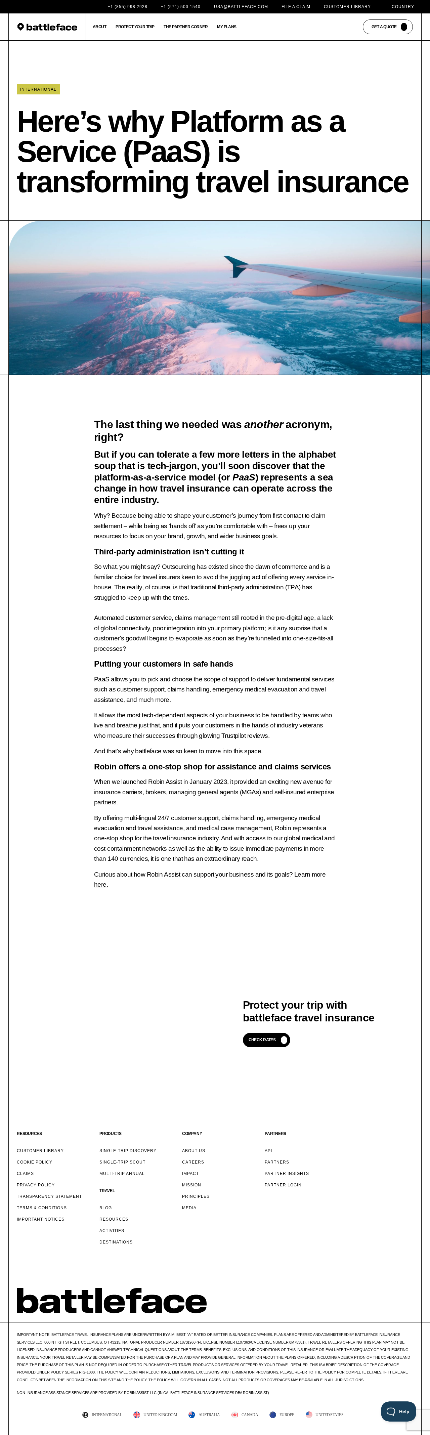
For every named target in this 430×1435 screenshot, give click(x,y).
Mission (191, 1185)
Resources (113, 1219)
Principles (196, 1196)
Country (403, 6)
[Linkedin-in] (409, 1310)
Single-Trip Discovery (128, 1150)
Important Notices (40, 1219)
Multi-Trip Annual (122, 1173)
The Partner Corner (186, 27)
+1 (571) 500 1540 (181, 6)
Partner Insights (287, 1173)
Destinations (116, 1242)
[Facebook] (348, 1310)
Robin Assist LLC (140, 1393)
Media (189, 1208)
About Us (193, 1150)
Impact (190, 1173)
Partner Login (283, 1185)
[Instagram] (379, 1310)
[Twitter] (364, 1310)
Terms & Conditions (42, 1208)
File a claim (296, 6)
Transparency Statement (49, 1196)
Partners (277, 1162)
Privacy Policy (36, 1185)
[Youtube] (394, 1310)
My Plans (226, 27)
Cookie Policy (34, 1162)
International (38, 89)
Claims (25, 1173)
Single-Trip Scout (122, 1162)
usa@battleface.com (241, 6)
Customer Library (347, 6)
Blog (105, 1208)
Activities (111, 1230)
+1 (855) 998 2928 (127, 6)
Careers (193, 1162)
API (268, 1150)
